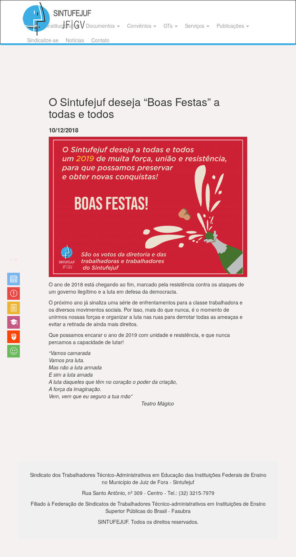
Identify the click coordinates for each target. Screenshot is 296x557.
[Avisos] (13, 293)
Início (33, 25)
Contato (100, 40)
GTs (169, 25)
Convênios (140, 25)
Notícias (75, 40)
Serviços (195, 25)
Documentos (101, 25)
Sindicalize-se (42, 40)
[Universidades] (13, 322)
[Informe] (13, 308)
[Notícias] (13, 279)
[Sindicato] (13, 336)
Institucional (61, 25)
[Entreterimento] (13, 264)
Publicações (231, 25)
